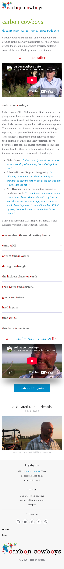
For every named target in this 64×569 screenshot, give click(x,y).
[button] (60, 6)
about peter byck (32, 480)
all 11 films (32, 471)
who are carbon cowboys (32, 496)
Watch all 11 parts (32, 388)
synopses (32, 505)
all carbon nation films (32, 476)
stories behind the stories (32, 500)
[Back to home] (23, 6)
